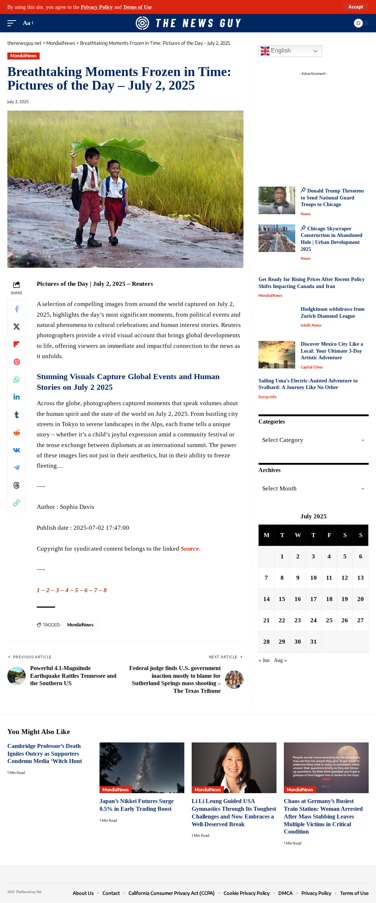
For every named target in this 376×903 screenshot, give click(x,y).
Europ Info (267, 397)
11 (329, 577)
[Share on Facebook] (16, 309)
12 (344, 577)
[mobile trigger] (13, 23)
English (280, 50)
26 (344, 620)
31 (313, 641)
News (306, 214)
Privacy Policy (97, 7)
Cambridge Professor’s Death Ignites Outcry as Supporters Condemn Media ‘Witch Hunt (44, 753)
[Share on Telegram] (16, 467)
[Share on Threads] (16, 485)
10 (313, 577)
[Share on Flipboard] (16, 344)
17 (313, 599)
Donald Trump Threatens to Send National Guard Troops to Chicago (332, 197)
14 (266, 599)
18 (329, 599)
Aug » (280, 660)
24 (313, 620)
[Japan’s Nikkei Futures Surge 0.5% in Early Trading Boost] (142, 768)
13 (360, 577)
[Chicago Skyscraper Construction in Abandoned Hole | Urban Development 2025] (276, 238)
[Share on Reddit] (16, 432)
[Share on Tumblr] (16, 415)
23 (297, 620)
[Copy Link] (16, 503)
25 (329, 620)
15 (282, 599)
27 (360, 620)
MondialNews (23, 55)
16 (297, 599)
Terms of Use (137, 7)
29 (282, 641)
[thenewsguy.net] (188, 23)
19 (344, 599)
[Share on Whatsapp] (16, 379)
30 (297, 641)
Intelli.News (311, 325)
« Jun (264, 660)
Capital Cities (312, 367)
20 (360, 599)
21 (266, 620)
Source (190, 548)
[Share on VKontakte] (16, 450)
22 (282, 620)
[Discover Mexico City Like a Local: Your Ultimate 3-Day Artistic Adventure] (276, 354)
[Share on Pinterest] (16, 362)
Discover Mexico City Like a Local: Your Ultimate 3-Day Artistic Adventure (332, 350)
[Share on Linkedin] (16, 397)
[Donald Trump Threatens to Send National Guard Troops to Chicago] (276, 200)
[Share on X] (16, 326)
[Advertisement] (321, 125)
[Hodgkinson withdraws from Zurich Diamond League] (276, 320)
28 (266, 641)
